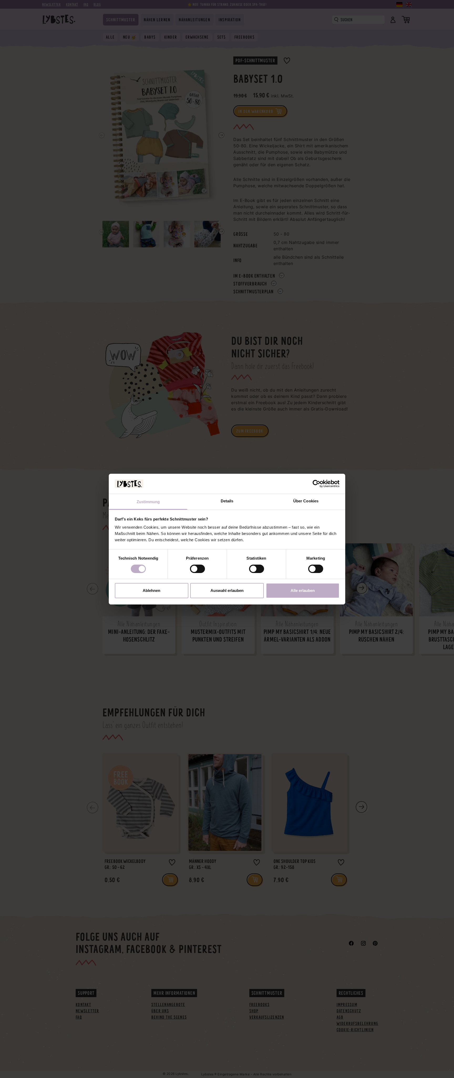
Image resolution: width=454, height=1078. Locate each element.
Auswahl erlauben (227, 590)
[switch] (197, 569)
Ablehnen (151, 590)
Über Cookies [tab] (305, 501)
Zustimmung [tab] (148, 501)
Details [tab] (227, 501)
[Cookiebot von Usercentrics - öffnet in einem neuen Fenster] (316, 484)
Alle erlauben (303, 590)
